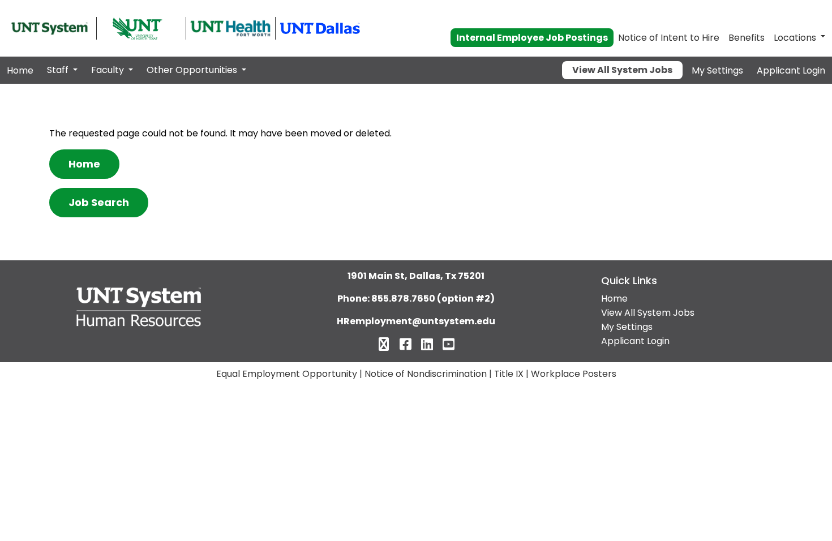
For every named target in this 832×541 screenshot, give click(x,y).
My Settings (717, 70)
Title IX (509, 373)
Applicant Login (791, 70)
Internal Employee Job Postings (532, 37)
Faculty (108, 69)
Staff (59, 69)
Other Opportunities (193, 69)
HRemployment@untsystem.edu (416, 321)
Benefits (746, 37)
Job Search (98, 202)
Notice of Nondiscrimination (425, 373)
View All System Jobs (622, 69)
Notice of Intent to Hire (668, 37)
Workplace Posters (573, 373)
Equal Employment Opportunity (286, 373)
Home (20, 70)
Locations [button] (795, 37)
